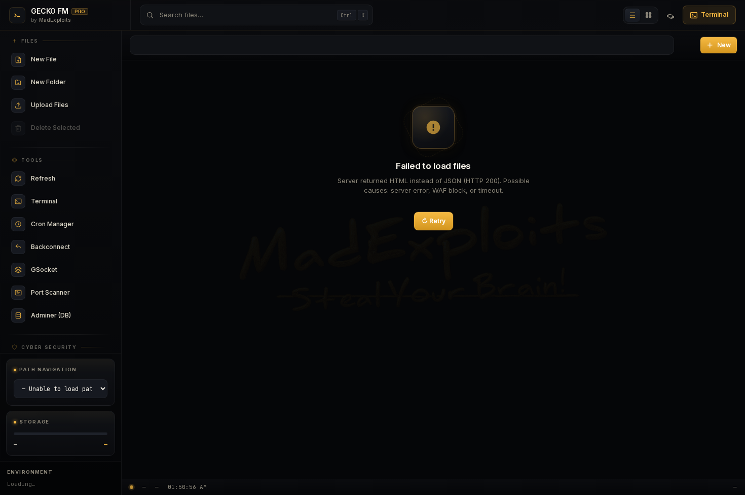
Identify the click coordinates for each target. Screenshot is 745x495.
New (724, 45)
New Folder (67, 82)
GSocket (67, 270)
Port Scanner (67, 293)
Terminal (714, 14)
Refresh (67, 178)
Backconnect (67, 247)
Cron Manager (67, 224)
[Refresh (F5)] (670, 15)
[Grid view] (648, 15)
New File (67, 59)
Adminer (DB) (67, 315)
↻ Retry (433, 221)
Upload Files (67, 105)
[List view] (632, 15)
